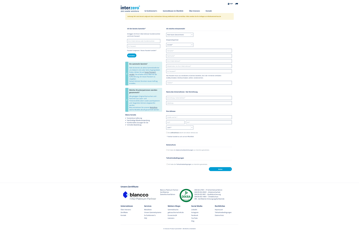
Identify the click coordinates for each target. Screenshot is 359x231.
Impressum (219, 210)
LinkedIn (194, 210)
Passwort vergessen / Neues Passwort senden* (142, 50)
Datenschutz (219, 215)
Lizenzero (171, 218)
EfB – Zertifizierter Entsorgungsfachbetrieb (209, 199)
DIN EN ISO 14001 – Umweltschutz (206, 197)
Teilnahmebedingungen (183, 164)
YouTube (194, 218)
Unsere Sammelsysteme (152, 212)
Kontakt (123, 215)
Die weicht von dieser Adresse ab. (183, 133)
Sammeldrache (173, 210)
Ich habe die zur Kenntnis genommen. (189, 150)
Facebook (194, 215)
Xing (192, 221)
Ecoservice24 (172, 215)
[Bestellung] (236, 4)
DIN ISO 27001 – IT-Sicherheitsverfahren (208, 190)
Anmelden (131, 55)
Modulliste (153, 107)
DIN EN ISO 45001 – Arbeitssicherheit (207, 192)
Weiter (220, 169)
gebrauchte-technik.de (176, 212)
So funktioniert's (150, 215)
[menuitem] (230, 4)
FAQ (145, 218)
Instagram (194, 212)
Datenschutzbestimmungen (184, 150)
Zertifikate (124, 212)
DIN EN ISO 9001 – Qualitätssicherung (207, 194)
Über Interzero (126, 210)
